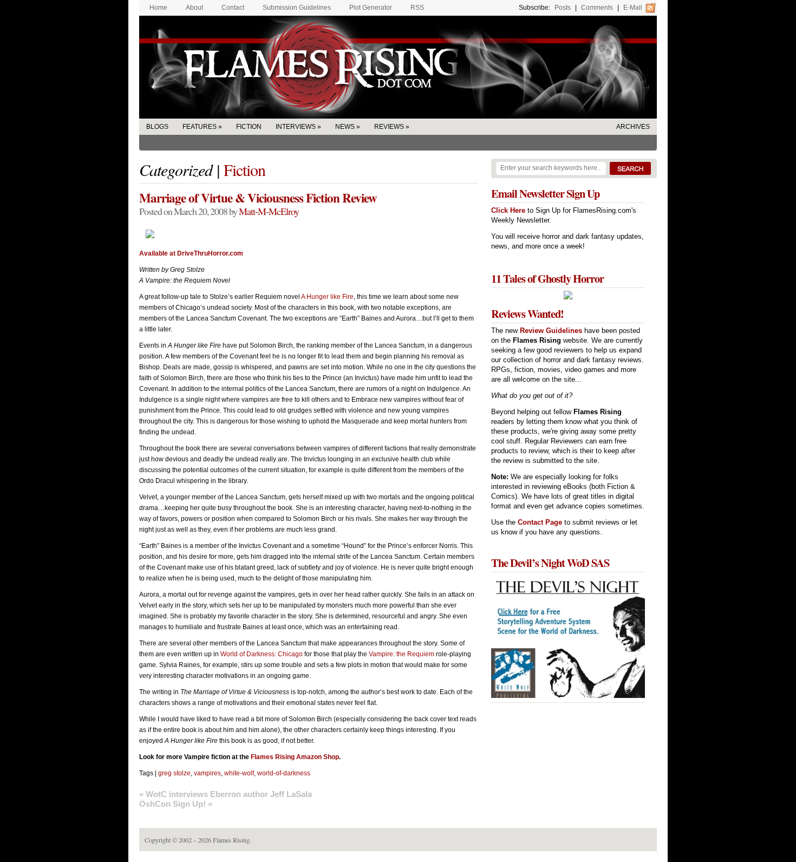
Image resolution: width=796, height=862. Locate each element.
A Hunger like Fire (327, 297)
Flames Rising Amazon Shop (295, 757)
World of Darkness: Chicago (261, 654)
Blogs (157, 126)
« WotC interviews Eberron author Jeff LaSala (225, 794)
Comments (597, 7)
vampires (207, 773)
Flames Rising (398, 67)
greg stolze (174, 773)
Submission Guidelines (297, 7)
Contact (232, 7)
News (345, 126)
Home (158, 7)
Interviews (296, 126)
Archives (633, 126)
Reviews (389, 126)
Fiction (249, 126)
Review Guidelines (551, 330)
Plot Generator (370, 7)
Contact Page (540, 522)
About (194, 7)
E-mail (632, 7)
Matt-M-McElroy (269, 211)
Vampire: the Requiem (401, 654)
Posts (562, 7)
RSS (417, 7)
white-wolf (239, 773)
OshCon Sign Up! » (175, 803)
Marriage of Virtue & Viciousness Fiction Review (258, 197)
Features (199, 126)
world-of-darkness (283, 773)
